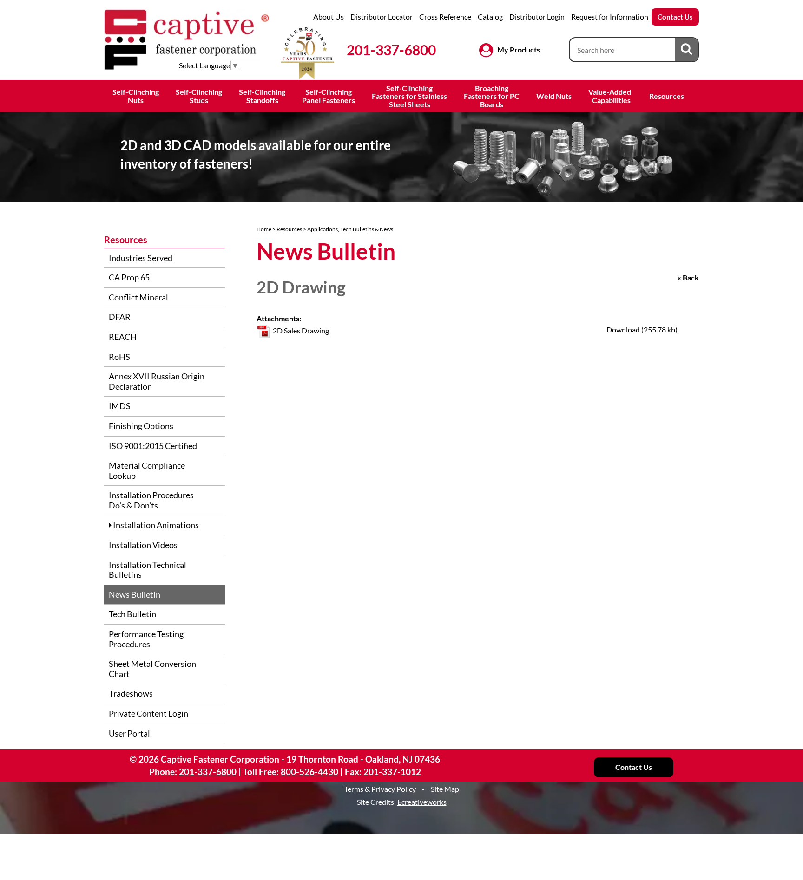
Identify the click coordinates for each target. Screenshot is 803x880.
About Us (328, 16)
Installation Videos (143, 545)
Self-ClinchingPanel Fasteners (328, 95)
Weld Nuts (554, 95)
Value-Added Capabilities (610, 95)
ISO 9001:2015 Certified (153, 446)
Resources (666, 95)
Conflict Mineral (138, 297)
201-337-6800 (391, 49)
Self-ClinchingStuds (199, 95)
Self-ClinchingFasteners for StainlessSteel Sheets (409, 96)
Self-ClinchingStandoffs (262, 95)
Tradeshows (131, 693)
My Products (518, 49)
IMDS (120, 406)
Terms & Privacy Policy (380, 788)
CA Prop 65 (129, 277)
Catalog (490, 16)
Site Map (445, 788)
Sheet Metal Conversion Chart (152, 668)
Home (264, 229)
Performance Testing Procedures (146, 639)
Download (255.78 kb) (642, 329)
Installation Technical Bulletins (147, 570)
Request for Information (609, 16)
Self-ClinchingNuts (135, 95)
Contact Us (675, 17)
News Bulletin (134, 594)
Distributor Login (537, 16)
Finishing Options (141, 426)
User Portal (129, 733)
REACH (123, 337)
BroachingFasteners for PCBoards (492, 96)
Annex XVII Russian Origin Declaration (156, 381)
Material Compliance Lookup (147, 470)
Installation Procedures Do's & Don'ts (151, 500)
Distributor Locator (381, 16)
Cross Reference (445, 16)
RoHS (119, 357)
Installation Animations (155, 525)
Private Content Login (148, 713)
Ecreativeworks (422, 801)
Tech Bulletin (132, 614)
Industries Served (140, 258)
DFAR (120, 317)
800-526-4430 (309, 771)
